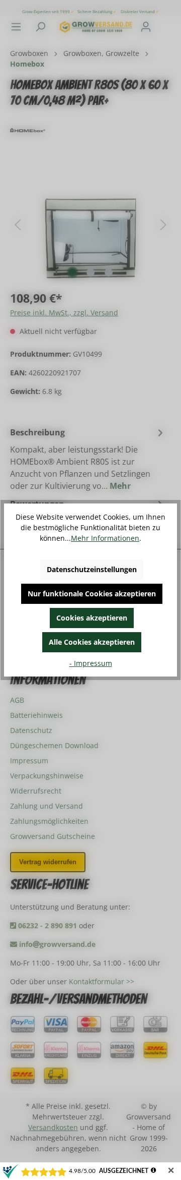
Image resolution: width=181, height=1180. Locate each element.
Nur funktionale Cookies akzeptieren (92, 593)
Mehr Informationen (105, 538)
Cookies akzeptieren (91, 618)
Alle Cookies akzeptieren (92, 642)
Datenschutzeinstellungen (92, 569)
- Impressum (90, 663)
